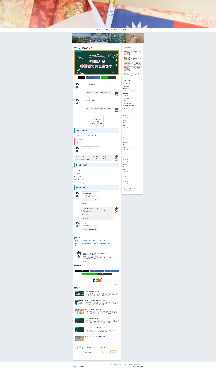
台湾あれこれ (120, 364)
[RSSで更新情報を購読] (87, 261)
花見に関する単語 (96, 121)
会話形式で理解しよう (97, 123)
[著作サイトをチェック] (83, 261)
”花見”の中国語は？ (97, 119)
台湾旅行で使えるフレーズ (128, 364)
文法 (111, 364)
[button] (112, 77)
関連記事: (96, 125)
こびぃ (84, 251)
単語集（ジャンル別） (138, 364)
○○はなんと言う (78, 265)
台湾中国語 (115, 364)
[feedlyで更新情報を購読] (85, 261)
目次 (95, 117)
